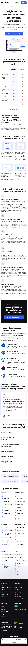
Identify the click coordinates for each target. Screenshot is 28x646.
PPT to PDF (6, 507)
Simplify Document (8, 557)
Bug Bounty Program (19, 598)
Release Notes (18, 596)
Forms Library (4, 594)
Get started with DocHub (14, 317)
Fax (18, 536)
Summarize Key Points (7, 561)
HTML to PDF (7, 513)
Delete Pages (20, 519)
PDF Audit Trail (20, 554)
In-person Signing (8, 537)
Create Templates (21, 541)
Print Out (19, 574)
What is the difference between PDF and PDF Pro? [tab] (10, 445)
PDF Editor (3, 586)
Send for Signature (8, 530)
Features (3, 596)
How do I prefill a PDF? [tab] (7, 456)
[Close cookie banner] (25, 639)
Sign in (17, 2)
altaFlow (3, 614)
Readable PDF (20, 563)
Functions (3, 598)
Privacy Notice (18, 589)
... (18, 639)
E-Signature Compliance (20, 592)
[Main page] (5, 3)
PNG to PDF (7, 501)
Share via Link (20, 530)
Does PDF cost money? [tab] (8, 451)
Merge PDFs (20, 510)
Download (19, 572)
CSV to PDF (6, 510)
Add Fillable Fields (21, 501)
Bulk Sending (7, 544)
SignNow (3, 613)
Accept (14, 642)
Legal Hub (17, 591)
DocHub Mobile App (6, 608)
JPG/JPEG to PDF (8, 504)
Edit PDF (19, 496)
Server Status (4, 591)
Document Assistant (8, 554)
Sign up (24, 2)
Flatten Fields (20, 504)
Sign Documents (5, 589)
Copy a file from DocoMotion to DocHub (11, 481)
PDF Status (19, 539)
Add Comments (20, 527)
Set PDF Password (21, 560)
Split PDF (19, 507)
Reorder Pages (20, 516)
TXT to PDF (6, 498)
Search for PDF (20, 566)
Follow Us (5, 630)
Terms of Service (18, 587)
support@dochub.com (6, 624)
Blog (2, 606)
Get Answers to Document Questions (7, 566)
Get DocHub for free (14, 109)
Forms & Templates (6, 587)
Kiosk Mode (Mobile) (6, 541)
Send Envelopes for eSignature (8, 533)
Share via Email (20, 533)
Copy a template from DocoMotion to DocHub (11, 476)
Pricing (3, 592)
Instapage (3, 616)
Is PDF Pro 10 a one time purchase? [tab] (8, 438)
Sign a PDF (6, 527)
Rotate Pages (20, 513)
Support (16, 594)
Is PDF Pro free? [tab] (6, 432)
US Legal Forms (5, 611)
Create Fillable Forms (20, 545)
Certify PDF (19, 557)
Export (18, 569)
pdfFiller (3, 609)
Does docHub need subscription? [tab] (6, 462)
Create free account (14, 34)
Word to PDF (7, 496)
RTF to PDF (6, 516)
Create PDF (19, 498)
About (16, 586)
